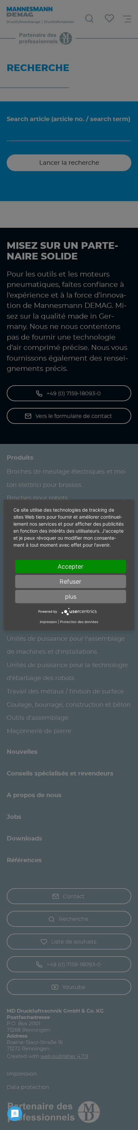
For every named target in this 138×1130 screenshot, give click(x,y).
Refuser (70, 581)
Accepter (70, 566)
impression (48, 621)
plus (70, 596)
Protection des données (79, 621)
